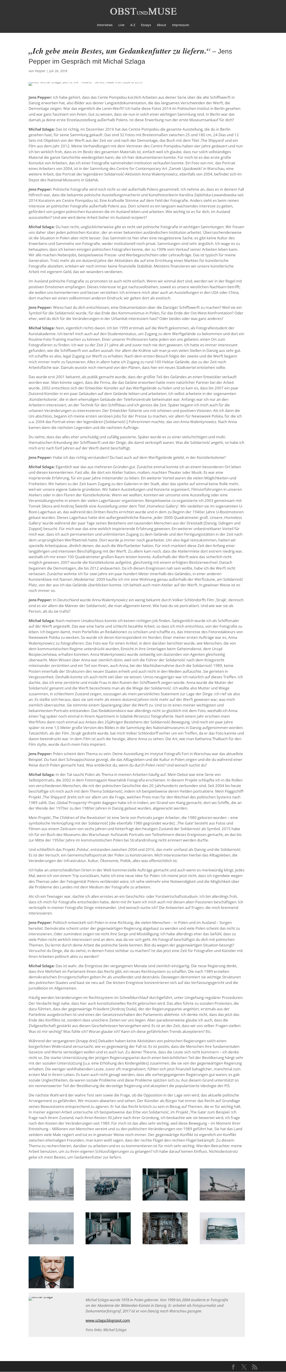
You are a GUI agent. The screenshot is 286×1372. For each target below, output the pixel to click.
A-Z (132, 25)
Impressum (180, 25)
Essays (146, 25)
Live (121, 25)
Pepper (40, 71)
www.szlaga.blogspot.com (108, 1320)
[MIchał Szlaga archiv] (51, 1200)
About (161, 25)
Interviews (105, 25)
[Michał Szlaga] (41, 1300)
